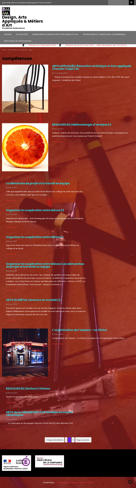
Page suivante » (83, 440)
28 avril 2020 (12, 393)
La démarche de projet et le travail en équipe (38, 183)
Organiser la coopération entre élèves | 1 (34, 237)
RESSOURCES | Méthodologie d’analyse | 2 (81, 125)
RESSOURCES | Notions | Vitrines (28, 388)
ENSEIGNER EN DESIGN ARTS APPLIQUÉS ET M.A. (55, 34)
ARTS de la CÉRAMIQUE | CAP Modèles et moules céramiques (39, 413)
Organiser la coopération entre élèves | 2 (35, 210)
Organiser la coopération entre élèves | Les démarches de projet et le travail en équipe (45, 265)
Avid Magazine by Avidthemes (79, 482)
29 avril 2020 (12, 304)
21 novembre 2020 (60, 73)
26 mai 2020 (58, 129)
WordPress (60, 482)
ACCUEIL (8, 34)
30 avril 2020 (12, 188)
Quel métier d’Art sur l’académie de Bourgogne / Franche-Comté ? (27, 3)
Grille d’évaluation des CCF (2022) (111, 45)
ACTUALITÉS (22, 34)
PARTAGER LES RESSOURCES (17, 41)
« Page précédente (54, 440)
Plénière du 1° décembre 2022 (42, 45)
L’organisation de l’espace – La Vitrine (79, 330)
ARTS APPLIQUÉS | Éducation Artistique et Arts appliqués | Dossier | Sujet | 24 (91, 67)
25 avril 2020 (12, 419)
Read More (57, 86)
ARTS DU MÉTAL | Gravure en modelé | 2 (33, 300)
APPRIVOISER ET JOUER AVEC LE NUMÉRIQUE (104, 34)
